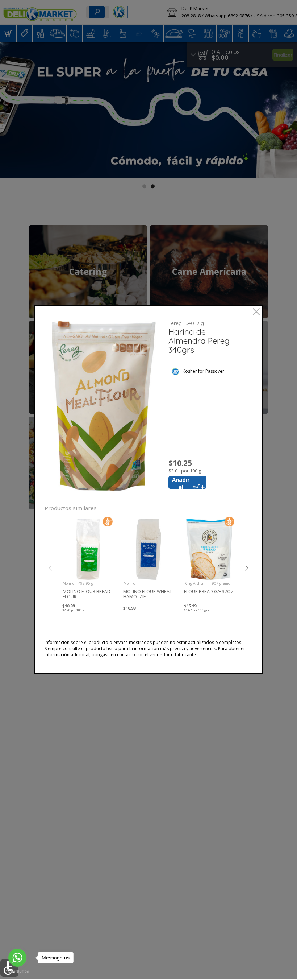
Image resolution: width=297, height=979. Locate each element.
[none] (87, 561)
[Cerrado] (256, 312)
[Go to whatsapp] (17, 958)
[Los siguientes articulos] (247, 568)
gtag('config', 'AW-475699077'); (148, 25)
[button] (104, 406)
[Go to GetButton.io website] (17, 971)
